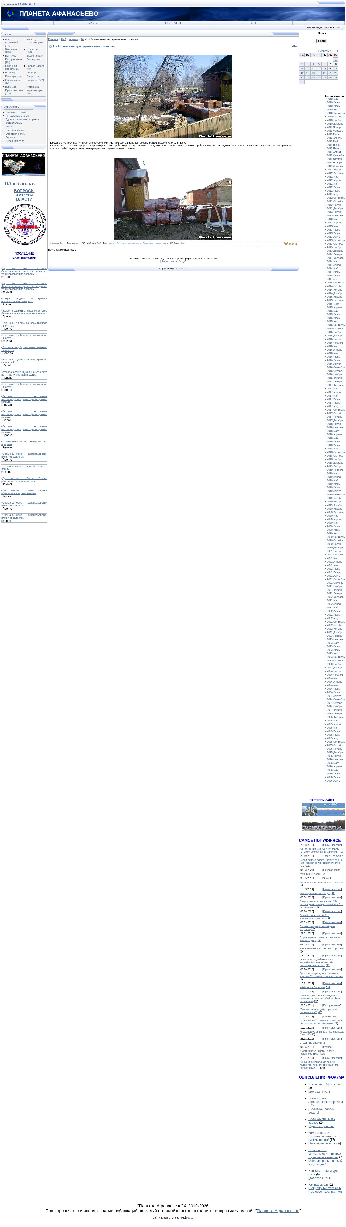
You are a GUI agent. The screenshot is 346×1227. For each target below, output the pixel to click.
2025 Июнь (333, 731)
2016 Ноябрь (334, 374)
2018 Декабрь (335, 462)
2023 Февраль (335, 639)
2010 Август (334, 109)
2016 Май (332, 353)
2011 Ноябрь (334, 162)
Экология (32, 55)
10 (307, 68)
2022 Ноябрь (334, 628)
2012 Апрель (334, 180)
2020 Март (333, 515)
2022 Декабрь (335, 632)
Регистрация (173, 23)
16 (82, 39)
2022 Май (332, 607)
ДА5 (99, 243)
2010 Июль (333, 106)
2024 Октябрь (335, 702)
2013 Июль (333, 233)
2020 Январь (334, 508)
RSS (339, 27)
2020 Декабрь (335, 547)
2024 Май (332, 685)
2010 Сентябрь (336, 113)
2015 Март (333, 303)
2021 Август (334, 575)
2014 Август (334, 279)
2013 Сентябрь (336, 240)
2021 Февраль (335, 554)
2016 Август (334, 363)
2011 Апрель (334, 137)
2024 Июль (333, 692)
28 (330, 77)
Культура (10, 76)
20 (324, 73)
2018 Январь (334, 423)
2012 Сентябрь (336, 197)
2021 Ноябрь (334, 586)
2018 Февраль (335, 427)
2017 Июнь (333, 399)
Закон (30, 59)
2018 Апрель (334, 434)
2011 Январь (334, 127)
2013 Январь (334, 212)
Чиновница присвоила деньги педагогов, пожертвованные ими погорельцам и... (319, 1065)
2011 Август (334, 151)
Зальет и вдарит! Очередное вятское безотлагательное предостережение (24, 312)
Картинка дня (34, 90)
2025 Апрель (334, 724)
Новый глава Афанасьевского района (325, 1100)
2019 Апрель (334, 476)
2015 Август (334, 321)
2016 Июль (333, 360)
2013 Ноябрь (334, 247)
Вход (253, 23)
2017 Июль (333, 402)
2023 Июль (333, 649)
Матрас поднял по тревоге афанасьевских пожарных (24, 300)
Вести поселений (11, 41)
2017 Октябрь (335, 413)
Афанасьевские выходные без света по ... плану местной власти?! (24, 373)
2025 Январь (334, 713)
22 (335, 73)
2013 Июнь (333, 229)
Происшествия (14, 90)
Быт (7, 55)
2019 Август (334, 491)
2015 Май (332, 310)
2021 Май (332, 565)
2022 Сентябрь (336, 621)
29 (335, 77)
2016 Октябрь (335, 370)
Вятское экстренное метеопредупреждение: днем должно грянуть (24, 399)
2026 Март (333, 762)
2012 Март (333, 176)
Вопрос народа (35, 66)
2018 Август (334, 448)
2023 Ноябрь (334, 664)
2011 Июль (333, 148)
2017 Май (332, 395)
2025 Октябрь (335, 745)
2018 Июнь (333, 441)
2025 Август (334, 738)
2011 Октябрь (335, 159)
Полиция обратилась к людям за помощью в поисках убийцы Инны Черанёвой (320, 998)
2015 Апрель (334, 307)
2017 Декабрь (335, 420)
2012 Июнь (333, 187)
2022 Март (333, 600)
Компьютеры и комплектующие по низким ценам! (322, 1136)
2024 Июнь (333, 688)
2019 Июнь (333, 483)
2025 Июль (333, 734)
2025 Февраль (335, 717)
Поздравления (13, 59)
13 (324, 68)
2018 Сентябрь (336, 452)
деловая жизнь (320, 1091)
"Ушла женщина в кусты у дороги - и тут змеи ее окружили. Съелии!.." (321, 850)
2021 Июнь (333, 568)
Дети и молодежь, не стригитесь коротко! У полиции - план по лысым (321, 975)
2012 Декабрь (335, 208)
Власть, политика (32, 41)
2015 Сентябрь (336, 325)
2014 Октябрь (335, 286)
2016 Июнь (333, 356)
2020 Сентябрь (336, 536)
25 (313, 77)
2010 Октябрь (335, 116)
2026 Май (332, 770)
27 (324, 77)
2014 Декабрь (335, 293)
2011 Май (332, 141)
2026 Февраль (335, 759)
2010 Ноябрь (334, 120)
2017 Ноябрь (334, 416)
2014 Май (332, 268)
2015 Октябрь (335, 328)
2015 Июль (333, 317)
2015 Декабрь (335, 335)
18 (313, 73)
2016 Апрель (334, 349)
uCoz (190, 1217)
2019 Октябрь (335, 498)
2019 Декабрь (335, 505)
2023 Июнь (333, 646)
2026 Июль (333, 777)
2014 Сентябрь (336, 282)
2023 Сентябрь (336, 657)
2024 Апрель (334, 681)
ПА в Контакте (20, 183)
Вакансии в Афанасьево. (326, 1084)
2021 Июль (333, 572)
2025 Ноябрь (334, 748)
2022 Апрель (334, 604)
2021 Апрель (334, 561)
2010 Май (332, 98)
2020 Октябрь (335, 540)
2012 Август (334, 194)
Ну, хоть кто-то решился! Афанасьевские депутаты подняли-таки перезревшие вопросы (24, 271)
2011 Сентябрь (336, 155)
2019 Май (332, 480)
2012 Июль (333, 190)
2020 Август (334, 533)
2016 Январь (334, 339)
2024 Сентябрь (336, 699)
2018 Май (332, 438)
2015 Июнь (333, 314)
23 (302, 77)
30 (302, 82)
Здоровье (32, 80)
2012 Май (332, 183)
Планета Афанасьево (278, 1210)
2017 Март (333, 388)
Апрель (73, 39)
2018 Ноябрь (334, 459)
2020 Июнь (333, 526)
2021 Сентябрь (336, 579)
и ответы (24, 195)
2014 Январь (334, 254)
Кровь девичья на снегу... (315, 893)
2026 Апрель (334, 766)
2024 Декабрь (335, 710)
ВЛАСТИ (24, 199)
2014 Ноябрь (334, 289)
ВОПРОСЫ (24, 191)
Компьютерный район (324, 1143)
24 (307, 77)
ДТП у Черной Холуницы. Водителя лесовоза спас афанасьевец (321, 1022)
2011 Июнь (333, 144)
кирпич (112, 243)
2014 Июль (333, 275)
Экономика (11, 49)
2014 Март (333, 261)
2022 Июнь (333, 611)
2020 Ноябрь (334, 544)
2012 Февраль (335, 173)
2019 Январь (334, 466)
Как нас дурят (318, 1184)
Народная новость (11, 67)
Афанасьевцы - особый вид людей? (325, 1162)
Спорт (30, 76)
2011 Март (333, 134)
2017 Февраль (335, 385)
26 (319, 77)
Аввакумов (148, 243)
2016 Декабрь (335, 378)
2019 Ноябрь (334, 501)
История (32, 86)
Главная (93, 23)
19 (319, 73)
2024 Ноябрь (334, 706)
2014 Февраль (335, 257)
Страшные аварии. (311, 1042)
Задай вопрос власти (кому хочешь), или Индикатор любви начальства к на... (322, 862)
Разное (9, 72)
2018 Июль (333, 445)
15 (335, 68)
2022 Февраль (335, 596)
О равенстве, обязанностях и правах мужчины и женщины (324, 1153)
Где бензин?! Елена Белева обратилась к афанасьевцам (24, 479)
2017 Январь (334, 381)
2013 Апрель (334, 222)
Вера (8, 86)
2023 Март (333, 642)
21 (330, 73)
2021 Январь (334, 551)
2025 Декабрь (335, 752)
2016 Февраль (335, 342)
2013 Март (333, 219)
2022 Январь (334, 593)
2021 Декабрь (335, 589)
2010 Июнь (333, 102)
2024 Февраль (335, 674)
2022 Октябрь (335, 625)
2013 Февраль (335, 215)
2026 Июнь (333, 773)
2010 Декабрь (335, 123)
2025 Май (332, 727)
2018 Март (333, 430)
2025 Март (333, 720)
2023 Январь (334, 635)
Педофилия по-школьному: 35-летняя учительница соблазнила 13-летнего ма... (321, 904)
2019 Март (333, 473)
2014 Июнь (333, 272)
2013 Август (334, 236)
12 (319, 68)
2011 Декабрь (335, 166)
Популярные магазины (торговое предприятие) (325, 1189)
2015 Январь (334, 296)
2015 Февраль (335, 300)
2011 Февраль (335, 130)
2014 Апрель (334, 264)
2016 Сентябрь (336, 367)
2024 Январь (334, 671)
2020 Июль (333, 529)
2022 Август (334, 618)
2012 (63, 39)
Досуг (30, 72)
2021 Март (333, 558)
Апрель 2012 (327, 50)
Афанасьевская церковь (129, 243)
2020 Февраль (335, 512)
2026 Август (334, 780)
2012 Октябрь (335, 201)
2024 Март (333, 678)
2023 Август (334, 653)
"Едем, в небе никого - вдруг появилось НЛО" (317, 1052)
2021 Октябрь (335, 582)
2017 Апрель (334, 392)
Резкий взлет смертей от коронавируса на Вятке (314, 916)
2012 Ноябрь (334, 204)
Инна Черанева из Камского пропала (322, 948)
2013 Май (332, 226)
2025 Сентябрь (336, 741)
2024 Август (334, 695)
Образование (13, 80)
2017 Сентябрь (336, 409)
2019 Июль (333, 487)
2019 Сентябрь (336, 494)
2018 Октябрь (335, 455)
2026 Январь (334, 755)
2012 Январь (334, 169)
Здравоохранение (321, 1126)
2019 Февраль (335, 469)
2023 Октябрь (335, 660)
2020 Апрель (334, 519)
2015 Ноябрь (334, 332)
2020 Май (332, 522)
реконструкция (162, 243)
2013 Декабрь (335, 250)
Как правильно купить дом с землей (321, 882)
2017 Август (334, 406)
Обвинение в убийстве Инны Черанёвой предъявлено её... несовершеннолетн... (317, 962)
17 (307, 73)
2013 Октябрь (335, 243)
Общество (33, 49)
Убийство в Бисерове (312, 987)
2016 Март (333, 346)
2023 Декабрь (335, 667)
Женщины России (310, 873)
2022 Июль (333, 614)
